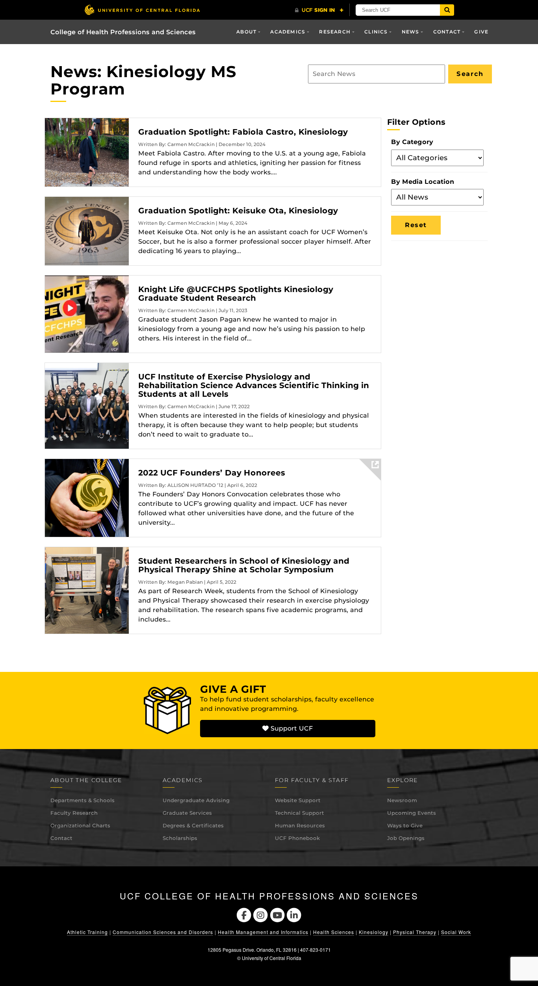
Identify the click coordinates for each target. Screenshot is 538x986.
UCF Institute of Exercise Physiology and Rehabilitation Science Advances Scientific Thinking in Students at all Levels (253, 385)
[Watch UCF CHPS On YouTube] (277, 914)
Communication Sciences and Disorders (163, 932)
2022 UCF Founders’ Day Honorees (211, 472)
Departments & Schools (82, 800)
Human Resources (300, 825)
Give (481, 32)
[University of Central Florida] (142, 10)
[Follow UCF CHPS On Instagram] (260, 914)
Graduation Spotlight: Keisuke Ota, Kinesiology (238, 210)
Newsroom (402, 800)
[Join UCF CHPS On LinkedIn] (294, 914)
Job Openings (406, 838)
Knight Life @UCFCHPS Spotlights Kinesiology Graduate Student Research (235, 294)
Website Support (298, 800)
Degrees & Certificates (193, 825)
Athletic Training (87, 932)
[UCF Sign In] (319, 10)
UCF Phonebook (297, 838)
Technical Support (299, 813)
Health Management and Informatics (263, 932)
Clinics (376, 32)
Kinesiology (373, 932)
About (246, 32)
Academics (287, 32)
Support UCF (291, 728)
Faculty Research (74, 813)
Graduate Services (187, 813)
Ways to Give (405, 825)
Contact (61, 838)
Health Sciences (333, 932)
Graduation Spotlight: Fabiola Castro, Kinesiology (243, 132)
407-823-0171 (315, 949)
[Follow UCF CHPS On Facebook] (244, 914)
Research (335, 32)
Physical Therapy (414, 932)
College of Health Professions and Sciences (123, 32)
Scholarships (180, 838)
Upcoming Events (411, 813)
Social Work (456, 932)
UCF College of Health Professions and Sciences (269, 896)
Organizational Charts (80, 825)
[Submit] (447, 10)
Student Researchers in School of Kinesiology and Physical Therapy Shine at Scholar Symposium (243, 565)
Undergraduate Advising (196, 800)
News (410, 32)
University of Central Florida (271, 958)
